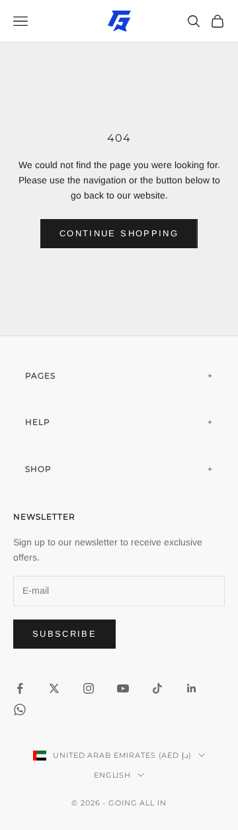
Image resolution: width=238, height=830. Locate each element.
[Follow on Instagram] (88, 688)
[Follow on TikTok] (157, 688)
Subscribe (64, 634)
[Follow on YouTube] (123, 688)
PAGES (40, 376)
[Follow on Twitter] (54, 688)
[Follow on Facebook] (19, 688)
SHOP (38, 469)
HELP (37, 422)
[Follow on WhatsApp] (19, 709)
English (112, 775)
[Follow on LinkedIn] (191, 688)
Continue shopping (119, 233)
